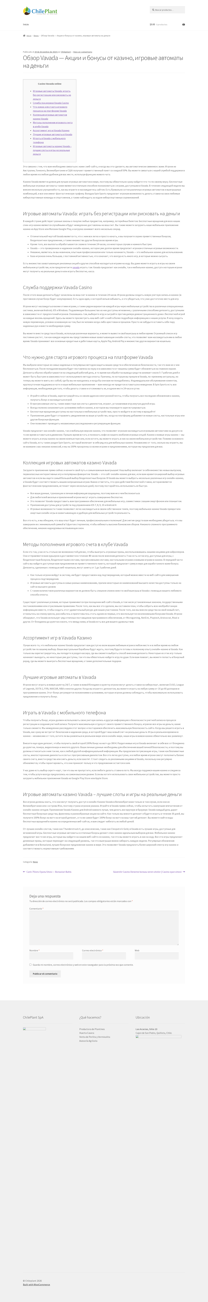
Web (137, 950)
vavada (75, 267)
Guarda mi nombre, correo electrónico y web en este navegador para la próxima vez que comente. (83, 964)
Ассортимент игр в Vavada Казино (51, 130)
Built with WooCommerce (36, 1284)
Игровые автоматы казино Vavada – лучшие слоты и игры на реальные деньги (52, 150)
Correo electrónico (92, 950)
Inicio (26, 24)
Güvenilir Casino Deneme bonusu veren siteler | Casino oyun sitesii (147, 871)
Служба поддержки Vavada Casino (51, 102)
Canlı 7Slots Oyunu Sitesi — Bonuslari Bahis (48, 871)
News (36, 35)
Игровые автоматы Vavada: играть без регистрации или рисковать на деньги (52, 94)
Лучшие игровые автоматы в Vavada (52, 134)
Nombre (34, 950)
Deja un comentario (82, 52)
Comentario (36, 908)
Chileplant (66, 52)
